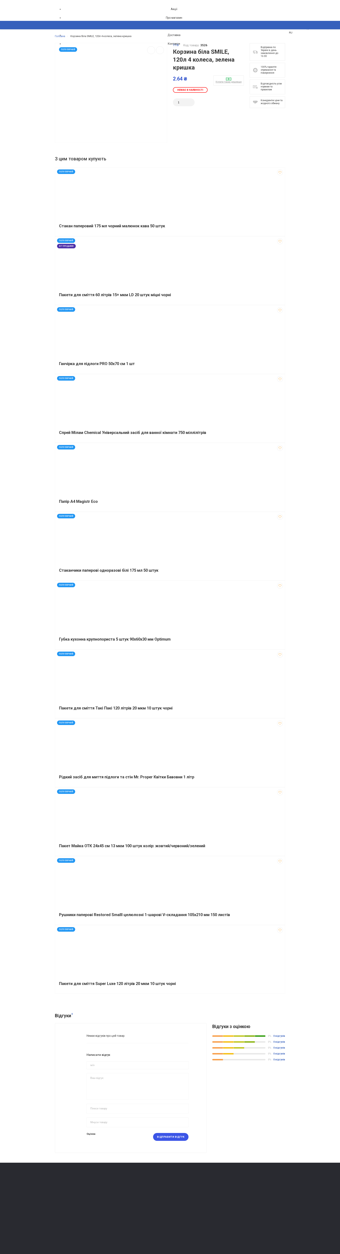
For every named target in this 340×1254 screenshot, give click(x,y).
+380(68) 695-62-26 (70, 1187)
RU (290, 32)
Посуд (117, 1208)
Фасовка (119, 1202)
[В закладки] (280, 172)
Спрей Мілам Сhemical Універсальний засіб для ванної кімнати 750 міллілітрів (132, 432)
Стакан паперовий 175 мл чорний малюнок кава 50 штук (112, 226)
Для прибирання (123, 1197)
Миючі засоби (122, 1191)
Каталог (64, 44)
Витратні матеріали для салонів (133, 1224)
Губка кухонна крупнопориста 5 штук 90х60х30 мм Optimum (115, 639)
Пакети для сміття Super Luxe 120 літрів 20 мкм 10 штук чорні (117, 983)
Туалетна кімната (124, 1186)
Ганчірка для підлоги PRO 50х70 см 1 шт (97, 364)
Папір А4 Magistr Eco (78, 501)
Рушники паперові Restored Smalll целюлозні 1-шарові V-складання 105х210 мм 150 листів (144, 915)
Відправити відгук (170, 1137)
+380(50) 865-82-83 (70, 1182)
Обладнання (121, 1230)
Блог (175, 1197)
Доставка (174, 35)
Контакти (174, 43)
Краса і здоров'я (124, 1219)
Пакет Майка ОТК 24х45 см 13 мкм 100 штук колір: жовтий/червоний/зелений (132, 846)
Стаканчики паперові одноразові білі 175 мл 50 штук (108, 570)
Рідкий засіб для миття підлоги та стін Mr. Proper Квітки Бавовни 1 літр (126, 777)
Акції (174, 9)
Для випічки (121, 1213)
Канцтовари (121, 1235)
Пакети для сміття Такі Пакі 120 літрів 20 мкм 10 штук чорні (116, 708)
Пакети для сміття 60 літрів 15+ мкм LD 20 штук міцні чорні (115, 295)
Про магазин (174, 17)
